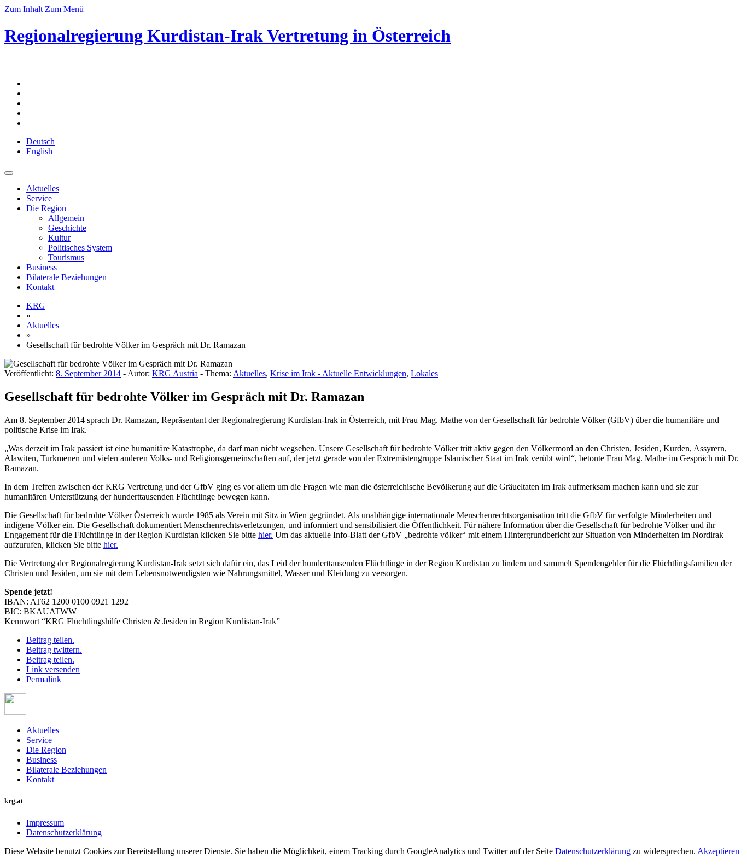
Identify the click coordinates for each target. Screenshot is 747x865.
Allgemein (66, 218)
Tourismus (66, 257)
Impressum (45, 822)
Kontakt (40, 287)
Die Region (46, 208)
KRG (35, 305)
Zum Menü (64, 9)
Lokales (424, 373)
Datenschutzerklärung (64, 832)
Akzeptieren (718, 851)
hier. (265, 534)
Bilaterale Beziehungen (66, 277)
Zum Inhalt (23, 9)
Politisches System (80, 247)
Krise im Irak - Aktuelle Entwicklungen (338, 373)
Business (41, 267)
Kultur (59, 237)
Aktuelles (42, 188)
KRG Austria (175, 373)
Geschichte (67, 228)
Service (39, 198)
